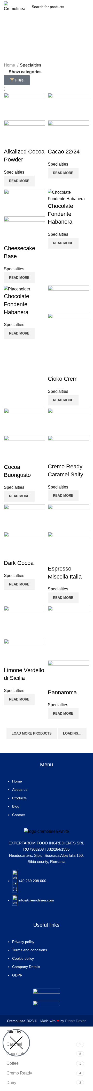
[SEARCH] (76, 7)
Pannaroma (62, 692)
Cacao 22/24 (64, 151)
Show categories (25, 72)
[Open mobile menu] (87, 7)
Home (10, 65)
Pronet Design (75, 1021)
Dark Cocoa (19, 563)
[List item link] (46, 800)
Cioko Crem (63, 379)
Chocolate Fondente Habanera (60, 214)
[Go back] (46, 34)
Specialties (14, 172)
